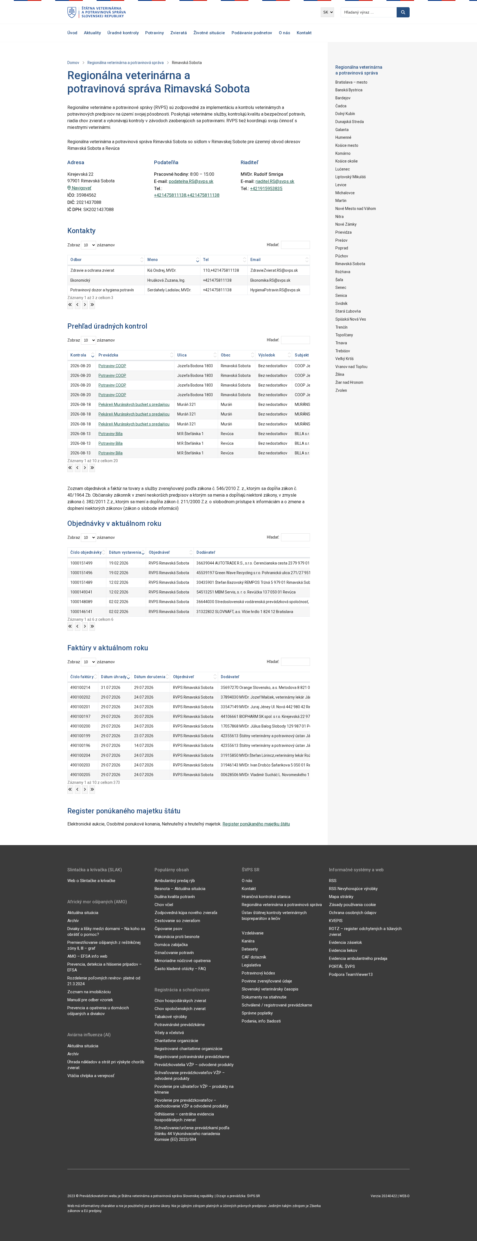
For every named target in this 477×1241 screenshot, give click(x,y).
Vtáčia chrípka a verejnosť (90, 1075)
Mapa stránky (341, 896)
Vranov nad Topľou (351, 366)
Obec (225, 355)
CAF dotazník (254, 957)
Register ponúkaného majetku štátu (256, 824)
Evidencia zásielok (345, 942)
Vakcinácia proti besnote (177, 936)
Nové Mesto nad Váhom (355, 208)
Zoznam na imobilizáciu (89, 991)
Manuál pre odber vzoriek (90, 999)
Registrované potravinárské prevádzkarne (192, 1056)
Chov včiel (164, 904)
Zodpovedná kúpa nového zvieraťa (186, 912)
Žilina (339, 374)
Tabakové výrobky (171, 1016)
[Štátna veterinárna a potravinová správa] (96, 12)
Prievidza (343, 232)
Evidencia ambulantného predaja (358, 958)
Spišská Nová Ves (350, 319)
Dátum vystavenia (125, 552)
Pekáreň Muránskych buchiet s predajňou (134, 404)
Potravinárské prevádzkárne (180, 1024)
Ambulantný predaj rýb (175, 880)
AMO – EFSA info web (87, 956)
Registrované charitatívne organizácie (188, 1048)
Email (255, 259)
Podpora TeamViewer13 (351, 974)
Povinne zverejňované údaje (267, 981)
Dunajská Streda (349, 121)
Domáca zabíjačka (171, 944)
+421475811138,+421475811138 (186, 195)
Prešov (341, 240)
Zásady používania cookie (352, 904)
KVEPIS (336, 920)
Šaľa (339, 280)
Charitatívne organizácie (176, 1040)
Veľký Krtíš (344, 358)
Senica (341, 295)
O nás (284, 32)
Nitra (339, 216)
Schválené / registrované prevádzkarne (277, 1005)
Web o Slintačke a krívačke (91, 880)
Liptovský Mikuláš (350, 177)
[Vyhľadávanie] (403, 12)
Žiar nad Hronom (349, 382)
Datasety (250, 949)
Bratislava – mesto (351, 82)
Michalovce (345, 193)
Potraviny (154, 32)
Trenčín (341, 327)
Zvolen (341, 390)
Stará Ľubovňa (348, 311)
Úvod (72, 32)
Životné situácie (209, 32)
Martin (340, 200)
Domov (73, 62)
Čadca (340, 106)
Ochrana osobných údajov (352, 912)
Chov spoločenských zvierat (180, 1008)
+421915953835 (266, 188)
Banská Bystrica (348, 90)
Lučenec (342, 169)
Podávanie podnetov (252, 32)
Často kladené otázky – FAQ (180, 968)
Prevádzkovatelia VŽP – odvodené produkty (194, 1064)
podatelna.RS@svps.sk (191, 181)
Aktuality (92, 32)
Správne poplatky (257, 1013)
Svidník (341, 303)
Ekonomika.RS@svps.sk (270, 280)
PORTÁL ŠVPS (342, 966)
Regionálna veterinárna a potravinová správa (126, 62)
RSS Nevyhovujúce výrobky (353, 888)
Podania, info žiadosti (261, 1021)
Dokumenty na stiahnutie (264, 997)
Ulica (182, 355)
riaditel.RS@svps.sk (275, 181)
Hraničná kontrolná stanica (266, 896)
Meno (152, 259)
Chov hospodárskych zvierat (180, 1000)
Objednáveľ (159, 552)
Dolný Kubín (345, 113)
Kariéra (248, 941)
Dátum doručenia (149, 677)
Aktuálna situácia (82, 912)
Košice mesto (346, 145)
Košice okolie (346, 161)
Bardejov (343, 98)
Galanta (342, 129)
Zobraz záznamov (91, 245)
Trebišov (342, 351)
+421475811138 (217, 280)
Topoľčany (344, 335)
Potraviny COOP (112, 366)
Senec (340, 287)
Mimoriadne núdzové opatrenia (183, 960)
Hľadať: (273, 245)
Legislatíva (251, 965)
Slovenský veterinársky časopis (270, 989)
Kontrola (78, 355)
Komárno (343, 153)
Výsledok (266, 355)
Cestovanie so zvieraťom (177, 920)
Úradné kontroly (123, 32)
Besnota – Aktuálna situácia (180, 888)
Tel (206, 259)
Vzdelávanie (253, 933)
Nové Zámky (346, 224)
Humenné (343, 137)
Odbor (76, 259)
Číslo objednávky (85, 552)
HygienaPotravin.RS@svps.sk (275, 290)
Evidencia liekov (343, 950)
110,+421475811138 (221, 270)
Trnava (341, 343)
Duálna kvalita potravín (175, 896)
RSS (332, 880)
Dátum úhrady (113, 677)
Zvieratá (178, 32)
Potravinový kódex (258, 973)
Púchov (341, 256)
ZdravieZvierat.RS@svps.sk (274, 270)
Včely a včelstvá (169, 1032)
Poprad (341, 248)
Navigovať (81, 188)
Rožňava (342, 272)
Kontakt (304, 32)
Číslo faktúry (82, 677)
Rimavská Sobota (350, 264)
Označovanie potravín (174, 952)
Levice (340, 185)
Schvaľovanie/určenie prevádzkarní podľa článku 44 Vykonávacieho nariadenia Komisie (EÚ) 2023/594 (192, 1133)
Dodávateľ (206, 552)
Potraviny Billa (111, 434)
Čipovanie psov (168, 928)
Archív (73, 920)
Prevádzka (108, 355)
